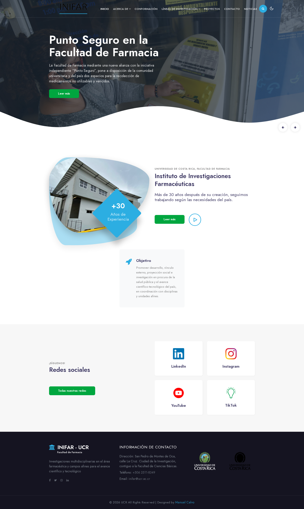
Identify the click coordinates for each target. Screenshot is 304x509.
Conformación (146, 9)
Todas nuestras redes (72, 391)
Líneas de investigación (179, 9)
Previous (282, 127)
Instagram (230, 366)
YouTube (178, 405)
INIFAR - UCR (72, 449)
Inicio (104, 9)
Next (295, 127)
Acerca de (120, 9)
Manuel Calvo (185, 502)
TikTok (231, 405)
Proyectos (212, 9)
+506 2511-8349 (144, 472)
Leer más (170, 219)
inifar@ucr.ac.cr (139, 479)
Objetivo (143, 260)
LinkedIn (178, 366)
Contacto (232, 9)
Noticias (250, 9)
